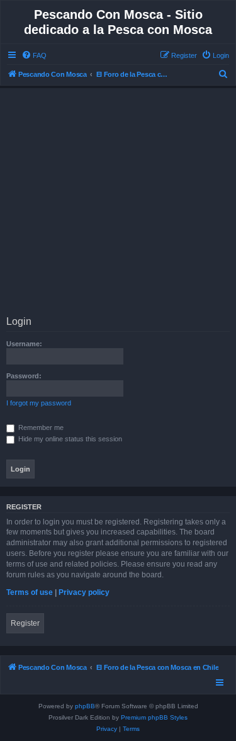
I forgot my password (38, 403)
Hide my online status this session (69, 439)
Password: (24, 376)
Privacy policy (84, 592)
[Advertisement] (118, 204)
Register (25, 623)
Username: (24, 344)
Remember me (40, 427)
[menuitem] (34, 55)
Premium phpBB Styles (154, 717)
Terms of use (29, 592)
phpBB (85, 706)
